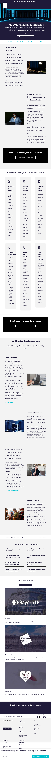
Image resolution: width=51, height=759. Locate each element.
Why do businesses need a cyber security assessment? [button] (13, 556)
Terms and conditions (22, 724)
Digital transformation (22, 745)
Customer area (5, 743)
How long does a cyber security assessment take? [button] (12, 563)
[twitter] (39, 717)
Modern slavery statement (23, 735)
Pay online (5, 747)
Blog (35, 729)
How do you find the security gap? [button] (36, 556)
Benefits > (20, 41)
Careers (35, 732)
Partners (35, 730)
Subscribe (7, 728)
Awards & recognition (37, 725)
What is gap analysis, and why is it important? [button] (36, 570)
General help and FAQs (7, 746)
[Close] (49, 750)
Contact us (5, 742)
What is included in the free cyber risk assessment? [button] (13, 570)
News (35, 733)
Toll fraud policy (21, 730)
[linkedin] (37, 717)
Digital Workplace (22, 744)
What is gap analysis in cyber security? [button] (36, 549)
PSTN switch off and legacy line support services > (25, 1)
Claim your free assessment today (25, 157)
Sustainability (36, 728)
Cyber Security (18, 716)
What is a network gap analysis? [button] (34, 563)
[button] (17, 10)
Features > (31, 41)
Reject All (45, 756)
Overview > (9, 41)
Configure (5, 756)
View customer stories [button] (25, 584)
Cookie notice (21, 726)
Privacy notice (21, 727)
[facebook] (41, 717)
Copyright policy (21, 728)
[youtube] (43, 717)
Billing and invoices (6, 745)
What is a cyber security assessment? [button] (12, 549)
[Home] (4, 716)
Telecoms (20, 748)
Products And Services (10, 716)
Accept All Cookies (36, 756)
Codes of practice (22, 737)
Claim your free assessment (25, 36)
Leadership (36, 724)
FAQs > (42, 41)
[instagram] (45, 717)
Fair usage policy (21, 731)
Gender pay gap (21, 732)
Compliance (21, 736)
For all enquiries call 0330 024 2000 (38, 714)
